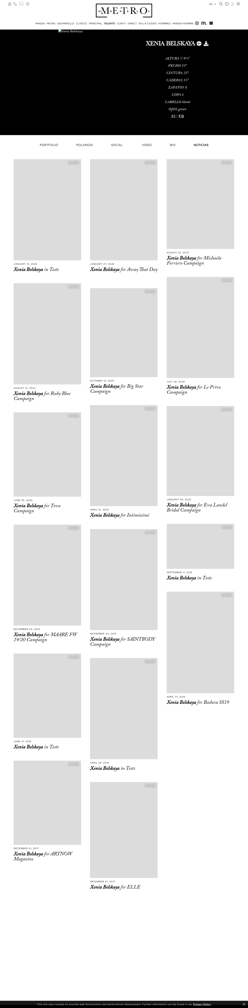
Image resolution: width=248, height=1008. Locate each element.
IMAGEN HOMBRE (183, 23)
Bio (173, 145)
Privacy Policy (202, 1004)
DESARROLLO (65, 23)
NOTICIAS (201, 145)
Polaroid (84, 145)
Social (117, 145)
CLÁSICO (81, 23)
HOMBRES (164, 23)
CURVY (121, 23)
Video (147, 145)
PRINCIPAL (95, 23)
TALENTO (109, 23)
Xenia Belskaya (29, 269)
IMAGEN (40, 23)
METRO (51, 23)
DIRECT (132, 23)
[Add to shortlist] (199, 44)
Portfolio (49, 145)
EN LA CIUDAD (147, 23)
